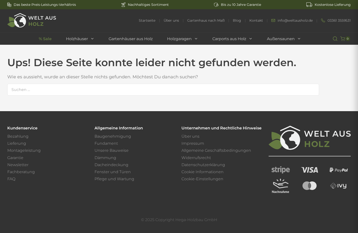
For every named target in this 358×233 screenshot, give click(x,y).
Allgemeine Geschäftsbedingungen (216, 150)
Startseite (147, 20)
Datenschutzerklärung (203, 164)
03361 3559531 (339, 20)
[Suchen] (312, 89)
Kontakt (256, 20)
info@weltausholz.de (295, 20)
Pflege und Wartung (114, 179)
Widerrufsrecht (196, 157)
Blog (237, 20)
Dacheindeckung (111, 164)
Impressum (192, 143)
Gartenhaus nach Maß (206, 20)
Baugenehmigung (112, 136)
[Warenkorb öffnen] (342, 38)
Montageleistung (24, 150)
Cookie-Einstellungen (202, 179)
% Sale (45, 38)
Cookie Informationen (202, 172)
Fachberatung (21, 172)
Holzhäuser (77, 38)
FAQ (11, 179)
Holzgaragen (179, 38)
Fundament (106, 143)
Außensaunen (281, 38)
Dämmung (105, 157)
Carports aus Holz (229, 38)
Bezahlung (17, 136)
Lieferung (16, 143)
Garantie (15, 157)
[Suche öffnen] (335, 38)
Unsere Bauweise (111, 150)
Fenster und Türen (112, 172)
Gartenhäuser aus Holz (131, 38)
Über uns (171, 20)
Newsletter (17, 164)
